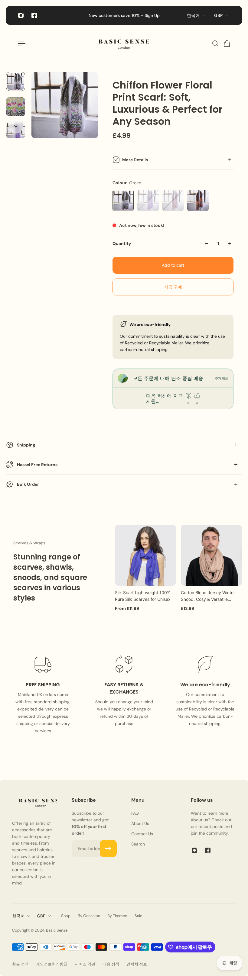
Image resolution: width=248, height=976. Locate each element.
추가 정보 (221, 378)
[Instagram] (21, 15)
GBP (218, 15)
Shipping (26, 445)
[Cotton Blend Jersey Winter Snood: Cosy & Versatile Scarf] (211, 555)
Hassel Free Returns (37, 464)
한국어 (193, 15)
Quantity (122, 243)
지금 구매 (173, 286)
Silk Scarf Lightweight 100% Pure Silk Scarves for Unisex (143, 596)
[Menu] (22, 43)
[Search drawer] (215, 43)
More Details (135, 160)
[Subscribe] (108, 848)
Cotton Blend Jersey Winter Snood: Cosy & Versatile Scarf (208, 596)
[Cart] (226, 43)
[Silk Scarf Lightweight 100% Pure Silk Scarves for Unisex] (145, 555)
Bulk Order (28, 484)
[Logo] (124, 43)
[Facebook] (34, 15)
